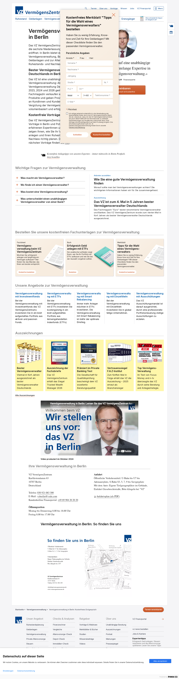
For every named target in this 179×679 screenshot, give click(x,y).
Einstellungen (8, 671)
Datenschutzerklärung (26, 671)
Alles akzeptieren (160, 661)
